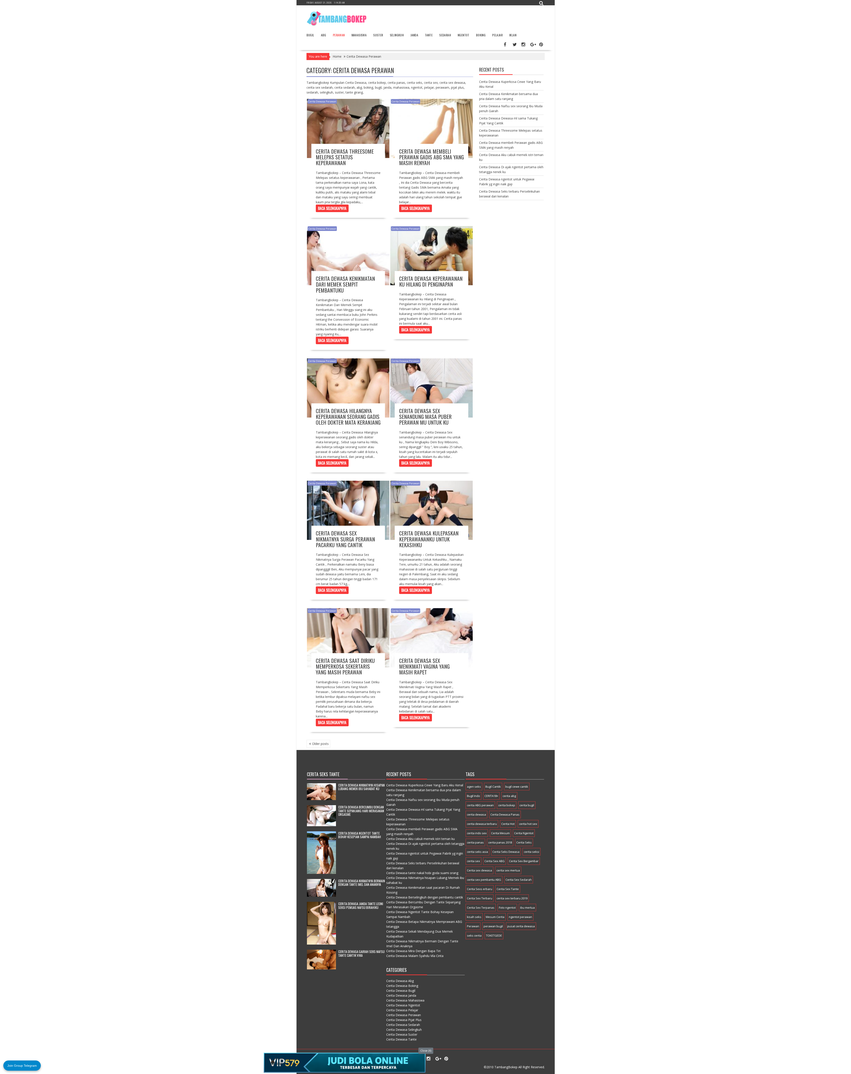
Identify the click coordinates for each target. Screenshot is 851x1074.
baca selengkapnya (332, 208)
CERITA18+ (491, 796)
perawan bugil (493, 926)
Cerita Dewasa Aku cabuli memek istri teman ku (420, 839)
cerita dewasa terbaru (482, 824)
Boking (481, 35)
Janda (414, 35)
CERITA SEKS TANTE (323, 774)
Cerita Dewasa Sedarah (403, 1025)
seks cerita (474, 935)
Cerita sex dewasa (479, 870)
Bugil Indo (473, 796)
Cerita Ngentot (523, 833)
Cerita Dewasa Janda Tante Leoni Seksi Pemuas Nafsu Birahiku (360, 905)
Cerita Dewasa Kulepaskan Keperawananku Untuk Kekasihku (429, 539)
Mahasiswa (359, 35)
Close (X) (425, 1051)
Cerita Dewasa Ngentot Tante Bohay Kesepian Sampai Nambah (359, 835)
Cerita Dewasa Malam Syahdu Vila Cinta (414, 956)
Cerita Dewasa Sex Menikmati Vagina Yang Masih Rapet (424, 666)
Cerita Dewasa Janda (401, 995)
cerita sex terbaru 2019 (512, 898)
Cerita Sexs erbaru (479, 889)
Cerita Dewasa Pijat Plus (404, 1020)
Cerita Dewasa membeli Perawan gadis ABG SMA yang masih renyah (431, 157)
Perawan (339, 35)
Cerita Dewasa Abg (400, 981)
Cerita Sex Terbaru (479, 898)
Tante (429, 35)
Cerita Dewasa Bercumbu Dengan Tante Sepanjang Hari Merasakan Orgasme (361, 811)
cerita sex (473, 861)
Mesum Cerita (495, 917)
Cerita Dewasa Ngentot (403, 1005)
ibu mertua (527, 908)
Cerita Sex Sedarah (519, 880)
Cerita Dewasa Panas (504, 814)
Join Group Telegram (22, 1065)
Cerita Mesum (500, 833)
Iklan (512, 35)
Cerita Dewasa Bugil (400, 990)
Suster (378, 35)
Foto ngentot (507, 908)
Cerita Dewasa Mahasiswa (405, 1000)
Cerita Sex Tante (508, 889)
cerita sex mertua (508, 870)
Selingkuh (397, 35)
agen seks (474, 787)
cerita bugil (526, 805)
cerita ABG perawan (480, 805)
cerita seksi (531, 852)
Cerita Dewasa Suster (401, 1034)
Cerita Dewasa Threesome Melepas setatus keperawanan (345, 157)
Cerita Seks (524, 842)
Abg (323, 35)
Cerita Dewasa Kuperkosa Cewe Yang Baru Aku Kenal (424, 785)
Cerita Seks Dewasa (505, 852)
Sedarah (445, 35)
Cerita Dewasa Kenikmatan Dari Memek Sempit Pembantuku (345, 284)
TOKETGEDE (494, 935)
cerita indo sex (477, 833)
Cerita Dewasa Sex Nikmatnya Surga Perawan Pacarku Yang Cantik (345, 539)
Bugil (310, 35)
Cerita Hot (508, 824)
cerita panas (475, 842)
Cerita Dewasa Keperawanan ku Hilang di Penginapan (431, 281)
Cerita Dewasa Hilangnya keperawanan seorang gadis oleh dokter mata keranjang (348, 416)
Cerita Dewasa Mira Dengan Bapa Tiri (413, 951)
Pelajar (497, 35)
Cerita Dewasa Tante (401, 1039)
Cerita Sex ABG (494, 861)
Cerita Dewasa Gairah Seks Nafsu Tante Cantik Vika (361, 953)
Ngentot (463, 35)
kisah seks (474, 917)
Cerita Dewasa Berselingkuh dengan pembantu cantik (424, 897)
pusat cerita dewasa (521, 926)
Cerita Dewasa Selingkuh (404, 1029)
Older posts (320, 744)
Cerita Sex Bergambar (524, 861)
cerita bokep (506, 805)
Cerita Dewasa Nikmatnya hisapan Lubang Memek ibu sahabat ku (361, 787)
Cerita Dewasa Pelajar (402, 1010)
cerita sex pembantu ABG (484, 880)
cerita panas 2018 (500, 842)
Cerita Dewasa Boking (402, 986)
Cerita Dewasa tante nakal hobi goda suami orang (422, 873)
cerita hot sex (528, 824)
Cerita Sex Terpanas (480, 908)
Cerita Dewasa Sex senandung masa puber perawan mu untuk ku (425, 416)
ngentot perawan (520, 917)
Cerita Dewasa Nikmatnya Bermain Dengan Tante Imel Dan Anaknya (361, 882)
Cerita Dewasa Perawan (322, 101)
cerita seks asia (477, 852)
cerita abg (509, 796)
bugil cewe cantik (516, 787)
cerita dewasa (476, 814)
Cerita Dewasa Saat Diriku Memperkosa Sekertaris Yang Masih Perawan (345, 666)
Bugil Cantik (493, 787)
